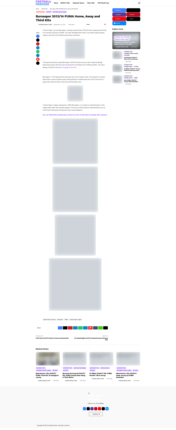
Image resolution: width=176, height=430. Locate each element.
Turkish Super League (75, 319)
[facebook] (84, 408)
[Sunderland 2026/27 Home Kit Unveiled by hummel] (117, 55)
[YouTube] (99, 408)
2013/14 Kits (44, 9)
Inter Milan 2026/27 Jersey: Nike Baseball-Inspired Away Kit (131, 80)
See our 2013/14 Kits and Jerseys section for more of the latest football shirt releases (75, 115)
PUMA (66, 319)
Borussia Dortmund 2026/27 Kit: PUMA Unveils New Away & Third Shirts (74, 375)
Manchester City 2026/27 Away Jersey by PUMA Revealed (126, 375)
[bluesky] (107, 408)
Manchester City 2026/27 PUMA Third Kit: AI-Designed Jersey (47, 375)
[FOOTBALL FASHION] (43, 3)
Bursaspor (60, 319)
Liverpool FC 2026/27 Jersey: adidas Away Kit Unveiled (124, 43)
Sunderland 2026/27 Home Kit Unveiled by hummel (131, 58)
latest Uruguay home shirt (67, 67)
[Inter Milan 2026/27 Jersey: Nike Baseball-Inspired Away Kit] (117, 79)
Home (37, 9)
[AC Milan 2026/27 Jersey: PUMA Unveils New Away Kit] (117, 68)
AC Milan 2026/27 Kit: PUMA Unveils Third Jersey (100, 374)
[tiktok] (103, 408)
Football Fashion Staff (45, 24)
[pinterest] (95, 408)
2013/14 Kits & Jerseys (49, 319)
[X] (133, 10)
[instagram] (92, 408)
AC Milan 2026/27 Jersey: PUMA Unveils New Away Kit (132, 69)
